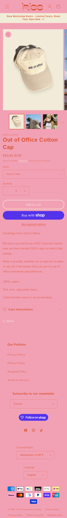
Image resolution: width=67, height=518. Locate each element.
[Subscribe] (53, 404)
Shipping (23, 161)
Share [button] (10, 321)
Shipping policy (55, 515)
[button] (7, 6)
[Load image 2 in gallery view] (33, 121)
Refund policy (52, 509)
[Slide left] (4, 122)
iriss (18, 509)
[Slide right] (63, 122)
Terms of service (35, 515)
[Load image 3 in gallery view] (50, 121)
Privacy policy (15, 515)
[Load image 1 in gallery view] (16, 121)
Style (6, 166)
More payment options (33, 224)
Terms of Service (18, 380)
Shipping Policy (17, 371)
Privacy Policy (16, 354)
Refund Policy (16, 363)
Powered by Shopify (31, 509)
